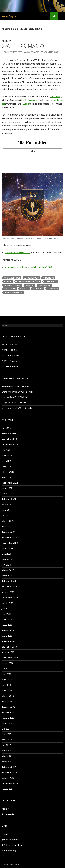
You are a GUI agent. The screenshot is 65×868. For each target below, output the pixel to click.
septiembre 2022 (10, 482)
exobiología (44, 285)
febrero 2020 (8, 570)
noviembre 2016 (9, 772)
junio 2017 (6, 734)
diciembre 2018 (9, 641)
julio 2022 (6, 493)
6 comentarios (51, 52)
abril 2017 (6, 745)
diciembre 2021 (9, 499)
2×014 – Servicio (9, 344)
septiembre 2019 (10, 597)
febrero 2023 (8, 471)
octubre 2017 (8, 717)
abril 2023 (6, 461)
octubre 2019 (8, 592)
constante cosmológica (28, 281)
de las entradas (11, 839)
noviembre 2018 (9, 646)
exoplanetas (10, 289)
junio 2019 (6, 614)
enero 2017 (7, 761)
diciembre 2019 (9, 581)
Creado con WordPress (11, 864)
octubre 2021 (8, 504)
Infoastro (55, 96)
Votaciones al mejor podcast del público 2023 (28, 266)
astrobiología (31, 278)
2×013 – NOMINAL (11, 350)
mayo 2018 (7, 679)
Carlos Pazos (32, 52)
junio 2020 (6, 553)
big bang (8, 281)
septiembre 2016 (10, 783)
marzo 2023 (7, 466)
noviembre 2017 (9, 712)
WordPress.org (9, 850)
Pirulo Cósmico (29, 100)
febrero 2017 (8, 756)
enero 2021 (7, 526)
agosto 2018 (7, 663)
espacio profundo (12, 285)
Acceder (6, 834)
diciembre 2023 (9, 433)
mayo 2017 (7, 739)
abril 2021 (6, 515)
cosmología (51, 281)
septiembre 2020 (10, 543)
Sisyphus (6, 386)
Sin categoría (8, 814)
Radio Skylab (9, 16)
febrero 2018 (8, 696)
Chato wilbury (8, 391)
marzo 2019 (7, 625)
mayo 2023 (7, 455)
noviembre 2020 (9, 537)
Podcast (6, 41)
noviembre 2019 (9, 586)
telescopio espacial (13, 292)
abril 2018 (6, 685)
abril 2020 (6, 564)
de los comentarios (13, 845)
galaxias (24, 289)
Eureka (26, 103)
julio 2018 (6, 668)
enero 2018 (7, 701)
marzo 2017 (7, 750)
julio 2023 (6, 450)
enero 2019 (7, 635)
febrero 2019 (8, 630)
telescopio (52, 289)
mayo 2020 (7, 559)
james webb (38, 289)
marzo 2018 (7, 690)
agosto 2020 (7, 548)
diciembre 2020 (9, 532)
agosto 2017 (7, 723)
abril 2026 (6, 428)
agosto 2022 (7, 488)
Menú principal (61, 16)
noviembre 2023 (9, 439)
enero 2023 (7, 477)
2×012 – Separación (11, 355)
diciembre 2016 (9, 767)
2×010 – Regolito (10, 366)
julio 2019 (6, 608)
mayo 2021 (7, 510)
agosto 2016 (7, 789)
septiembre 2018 (10, 657)
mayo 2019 (7, 619)
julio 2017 (6, 728)
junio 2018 (6, 674)
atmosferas (48, 278)
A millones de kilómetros (17, 252)
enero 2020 (7, 575)
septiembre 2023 (10, 444)
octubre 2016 (8, 778)
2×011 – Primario (23, 46)
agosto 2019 (7, 603)
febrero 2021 (8, 521)
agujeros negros (12, 278)
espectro (30, 285)
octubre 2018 (8, 652)
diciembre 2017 (9, 707)
